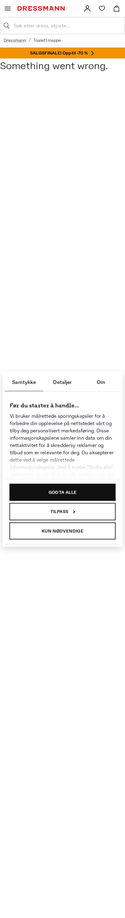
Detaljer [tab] (62, 382)
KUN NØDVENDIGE (63, 530)
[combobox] (67, 25)
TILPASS (59, 511)
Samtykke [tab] (24, 382)
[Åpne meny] (7, 8)
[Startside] (42, 8)
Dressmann (15, 40)
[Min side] (87, 8)
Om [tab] (101, 382)
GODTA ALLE (63, 492)
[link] (87, 8)
